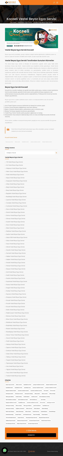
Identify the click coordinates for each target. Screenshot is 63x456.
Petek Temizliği (36, 414)
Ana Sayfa (13, 22)
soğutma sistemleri (20, 408)
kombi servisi (34, 396)
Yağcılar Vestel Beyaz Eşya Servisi (15, 369)
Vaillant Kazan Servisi (10, 420)
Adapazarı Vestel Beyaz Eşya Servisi (16, 168)
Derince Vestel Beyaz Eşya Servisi (15, 215)
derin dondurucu (33, 399)
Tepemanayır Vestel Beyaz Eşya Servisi (17, 363)
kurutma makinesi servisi (36, 390)
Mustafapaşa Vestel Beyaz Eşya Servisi (17, 331)
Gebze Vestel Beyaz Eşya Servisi (15, 240)
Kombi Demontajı (9, 414)
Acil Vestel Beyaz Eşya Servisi (14, 165)
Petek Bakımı (45, 414)
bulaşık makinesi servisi (47, 141)
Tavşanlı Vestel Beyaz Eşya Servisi (15, 360)
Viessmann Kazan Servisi (31, 417)
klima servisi (17, 141)
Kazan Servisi (21, 417)
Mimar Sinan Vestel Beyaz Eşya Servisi (17, 319)
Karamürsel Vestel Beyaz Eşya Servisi (16, 281)
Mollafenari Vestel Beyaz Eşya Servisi (16, 322)
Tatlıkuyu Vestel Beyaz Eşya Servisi (16, 357)
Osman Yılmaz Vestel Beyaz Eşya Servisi (17, 335)
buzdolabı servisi (25, 141)
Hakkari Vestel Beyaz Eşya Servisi (15, 256)
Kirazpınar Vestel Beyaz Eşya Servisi (16, 297)
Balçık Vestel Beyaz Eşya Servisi (15, 187)
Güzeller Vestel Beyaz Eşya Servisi (15, 250)
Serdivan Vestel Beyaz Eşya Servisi (16, 350)
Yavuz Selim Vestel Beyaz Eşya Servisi (17, 372)
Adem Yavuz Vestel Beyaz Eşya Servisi (17, 171)
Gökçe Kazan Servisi (21, 423)
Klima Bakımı (37, 408)
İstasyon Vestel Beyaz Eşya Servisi (15, 269)
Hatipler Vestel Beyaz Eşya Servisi (15, 259)
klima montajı (52, 393)
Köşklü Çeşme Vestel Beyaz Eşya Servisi (17, 313)
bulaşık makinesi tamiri (11, 390)
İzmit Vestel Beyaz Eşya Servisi (14, 272)
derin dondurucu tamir (23, 399)
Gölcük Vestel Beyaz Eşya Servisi (15, 247)
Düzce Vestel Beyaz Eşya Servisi (15, 225)
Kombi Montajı (52, 411)
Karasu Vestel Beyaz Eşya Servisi (15, 284)
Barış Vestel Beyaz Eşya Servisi (15, 190)
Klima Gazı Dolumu (10, 411)
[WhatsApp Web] (5, 450)
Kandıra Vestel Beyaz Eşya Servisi (15, 278)
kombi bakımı (26, 396)
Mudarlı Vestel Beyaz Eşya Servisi (15, 328)
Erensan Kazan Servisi (34, 420)
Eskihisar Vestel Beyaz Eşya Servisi (16, 231)
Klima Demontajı (19, 411)
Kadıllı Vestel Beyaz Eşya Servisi (15, 275)
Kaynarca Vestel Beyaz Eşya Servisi (16, 294)
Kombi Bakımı (44, 411)
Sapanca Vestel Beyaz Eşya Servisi (16, 347)
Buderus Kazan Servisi (22, 420)
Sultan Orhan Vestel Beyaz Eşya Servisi (17, 353)
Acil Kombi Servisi (27, 414)
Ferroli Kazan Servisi (10, 423)
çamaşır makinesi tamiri (38, 387)
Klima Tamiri (28, 411)
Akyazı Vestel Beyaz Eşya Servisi (15, 177)
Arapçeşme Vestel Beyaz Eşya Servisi (16, 181)
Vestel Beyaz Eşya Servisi (25, 22)
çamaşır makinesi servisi (35, 141)
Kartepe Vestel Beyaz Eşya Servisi (15, 291)
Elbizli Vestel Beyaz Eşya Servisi (15, 228)
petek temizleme (37, 405)
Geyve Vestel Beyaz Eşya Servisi (15, 243)
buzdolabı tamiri (9, 387)
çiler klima (43, 399)
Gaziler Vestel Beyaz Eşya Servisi (15, 234)
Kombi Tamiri (18, 414)
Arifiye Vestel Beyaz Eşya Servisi (15, 184)
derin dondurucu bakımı (11, 399)
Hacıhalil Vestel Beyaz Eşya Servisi (16, 253)
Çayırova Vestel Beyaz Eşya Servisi (16, 199)
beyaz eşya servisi (9, 141)
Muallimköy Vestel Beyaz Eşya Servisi (16, 325)
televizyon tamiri (9, 393)
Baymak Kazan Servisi (44, 417)
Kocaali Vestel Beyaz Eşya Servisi (15, 300)
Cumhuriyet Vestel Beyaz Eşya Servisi (16, 206)
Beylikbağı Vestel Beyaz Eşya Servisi (16, 196)
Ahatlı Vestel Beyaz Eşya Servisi (15, 174)
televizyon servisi (19, 393)
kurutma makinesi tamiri (23, 390)
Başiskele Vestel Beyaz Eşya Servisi (16, 193)
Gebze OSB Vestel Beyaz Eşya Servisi (16, 237)
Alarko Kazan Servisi (46, 420)
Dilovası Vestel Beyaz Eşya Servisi (15, 218)
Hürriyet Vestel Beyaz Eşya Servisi (15, 265)
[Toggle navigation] (57, 2)
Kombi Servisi (36, 411)
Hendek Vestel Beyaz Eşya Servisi (15, 262)
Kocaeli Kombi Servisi (11, 137)
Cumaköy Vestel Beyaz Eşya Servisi (16, 203)
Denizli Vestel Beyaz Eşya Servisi (15, 212)
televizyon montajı (29, 393)
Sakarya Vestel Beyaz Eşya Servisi (15, 344)
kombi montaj (19, 396)
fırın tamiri (46, 390)
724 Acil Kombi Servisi (11, 417)
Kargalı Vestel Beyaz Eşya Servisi (15, 287)
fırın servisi (52, 390)
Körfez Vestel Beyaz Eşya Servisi (15, 309)
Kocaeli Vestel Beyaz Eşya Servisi (15, 303)
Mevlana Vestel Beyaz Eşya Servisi (15, 316)
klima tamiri (37, 393)
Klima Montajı (45, 408)
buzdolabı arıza (27, 387)
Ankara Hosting (54, 451)
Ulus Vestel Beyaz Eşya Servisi (14, 366)
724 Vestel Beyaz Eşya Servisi (14, 162)
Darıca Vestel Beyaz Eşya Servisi (15, 209)
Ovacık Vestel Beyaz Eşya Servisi (15, 338)
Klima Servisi (29, 408)
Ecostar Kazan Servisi (33, 423)
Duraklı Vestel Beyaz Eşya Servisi (15, 221)
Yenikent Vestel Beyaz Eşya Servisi (16, 375)
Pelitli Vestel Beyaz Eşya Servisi (15, 341)
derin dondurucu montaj (44, 396)
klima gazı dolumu (10, 396)
